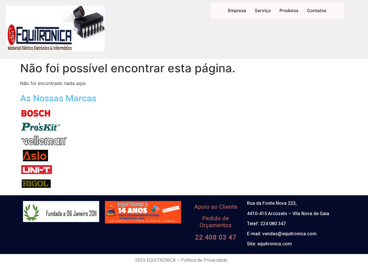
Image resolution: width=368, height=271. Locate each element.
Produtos (288, 10)
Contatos (316, 10)
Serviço (263, 10)
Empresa (237, 10)
